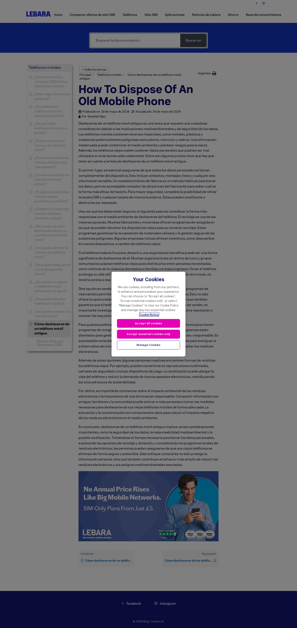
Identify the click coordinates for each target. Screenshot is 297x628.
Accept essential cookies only (148, 334)
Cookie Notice (149, 314)
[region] (148, 314)
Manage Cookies (148, 345)
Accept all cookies (148, 323)
